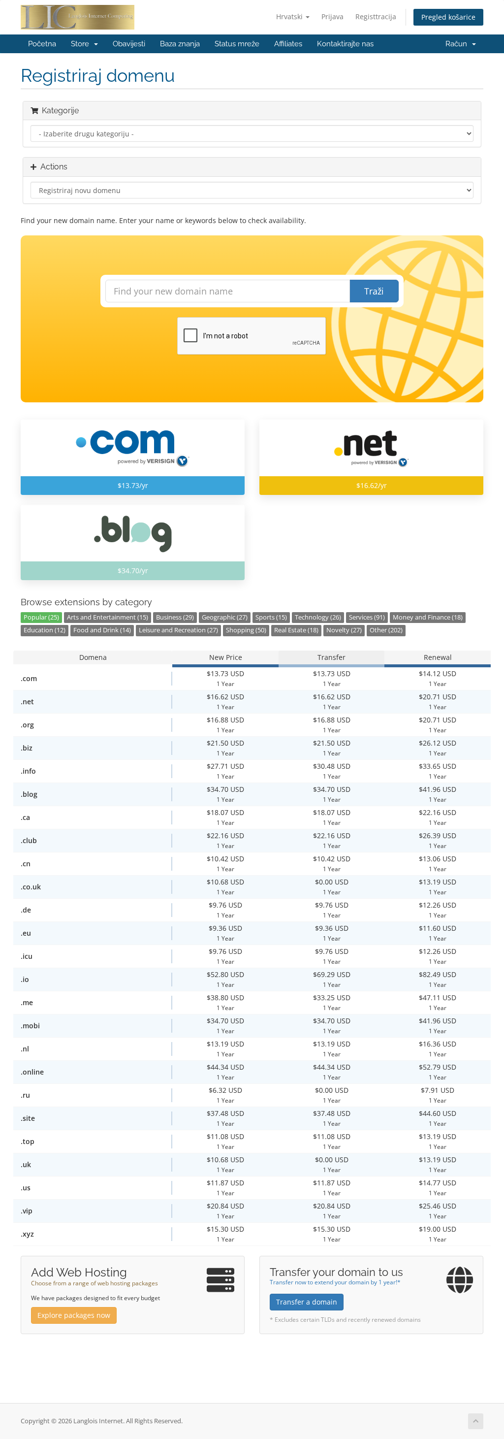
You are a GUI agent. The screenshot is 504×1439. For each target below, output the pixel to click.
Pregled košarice (448, 17)
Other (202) (386, 630)
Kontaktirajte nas (345, 43)
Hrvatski (290, 16)
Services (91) (367, 617)
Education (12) (44, 630)
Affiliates (288, 43)
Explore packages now (73, 1315)
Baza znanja (180, 43)
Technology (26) (318, 617)
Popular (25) (41, 617)
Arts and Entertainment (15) (107, 617)
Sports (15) (271, 617)
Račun (458, 43)
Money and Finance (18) (428, 617)
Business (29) (175, 617)
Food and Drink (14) (102, 630)
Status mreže (237, 43)
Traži (374, 291)
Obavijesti (129, 43)
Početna (42, 43)
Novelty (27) (344, 630)
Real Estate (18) (296, 630)
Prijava (332, 16)
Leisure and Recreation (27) (178, 630)
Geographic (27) (225, 617)
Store (82, 43)
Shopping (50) (246, 630)
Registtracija (375, 16)
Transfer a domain (306, 1302)
